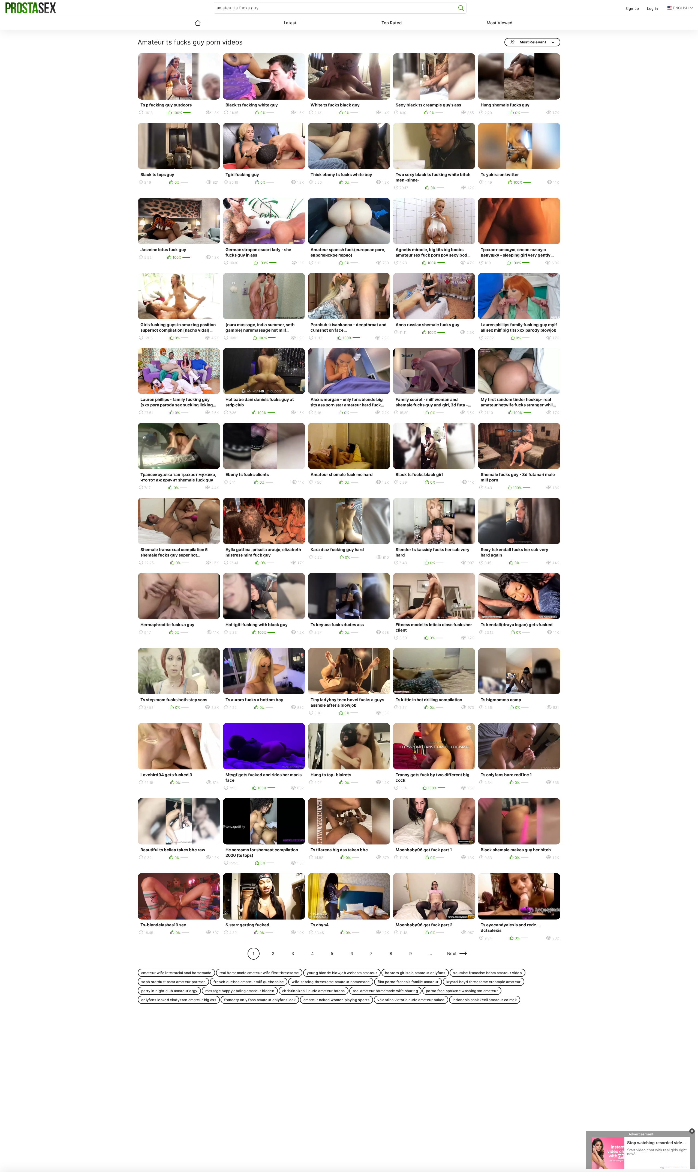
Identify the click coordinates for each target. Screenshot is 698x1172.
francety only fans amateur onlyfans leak (260, 1000)
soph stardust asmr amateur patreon (173, 982)
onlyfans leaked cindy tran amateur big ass (178, 1000)
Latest (290, 22)
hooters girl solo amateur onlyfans (415, 973)
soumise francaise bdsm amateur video (487, 973)
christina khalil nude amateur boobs (313, 991)
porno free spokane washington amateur (462, 991)
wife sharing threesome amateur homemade (331, 982)
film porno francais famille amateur (408, 982)
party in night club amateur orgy (169, 991)
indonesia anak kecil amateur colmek (485, 1000)
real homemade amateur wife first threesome (259, 973)
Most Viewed (499, 22)
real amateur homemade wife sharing (385, 991)
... (430, 953)
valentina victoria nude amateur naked (410, 1000)
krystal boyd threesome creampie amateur (483, 982)
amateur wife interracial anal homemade (176, 973)
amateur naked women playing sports (336, 1000)
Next (452, 953)
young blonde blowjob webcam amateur (342, 973)
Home (197, 22)
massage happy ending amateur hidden (240, 991)
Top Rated (391, 22)
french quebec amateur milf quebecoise (248, 982)
